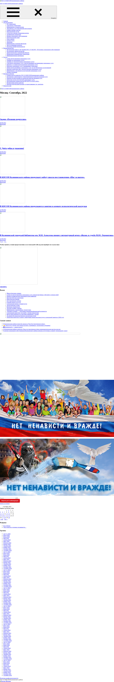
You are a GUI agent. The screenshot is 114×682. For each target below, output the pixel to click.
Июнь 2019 (6, 663)
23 (9, 515)
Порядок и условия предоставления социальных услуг (22, 64)
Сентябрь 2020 (7, 640)
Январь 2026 (7, 544)
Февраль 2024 (7, 579)
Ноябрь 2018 (7, 672)
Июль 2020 (6, 643)
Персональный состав (13, 31)
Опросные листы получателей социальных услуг (21, 79)
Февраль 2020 (7, 651)
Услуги (5, 57)
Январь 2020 (7, 652)
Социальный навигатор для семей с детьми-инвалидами (23, 313)
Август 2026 (6, 534)
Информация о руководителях (15, 27)
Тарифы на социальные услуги (15, 60)
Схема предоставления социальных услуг (18, 58)
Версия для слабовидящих (10, 500)
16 (9, 514)
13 (3, 514)
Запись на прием (5, 503)
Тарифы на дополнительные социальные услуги (20, 61)
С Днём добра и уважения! (12, 148)
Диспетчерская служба (13, 305)
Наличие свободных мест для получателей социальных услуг (24, 69)
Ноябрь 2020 (7, 637)
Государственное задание (14, 301)
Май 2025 (6, 556)
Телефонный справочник (14, 34)
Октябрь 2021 (7, 621)
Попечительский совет (13, 37)
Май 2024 (6, 574)
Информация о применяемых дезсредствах (19, 310)
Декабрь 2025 (7, 546)
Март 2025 (6, 559)
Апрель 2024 (7, 576)
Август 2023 (6, 588)
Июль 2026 (6, 535)
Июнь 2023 (6, 591)
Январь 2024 (7, 580)
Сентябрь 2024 (7, 568)
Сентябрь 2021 (7, 622)
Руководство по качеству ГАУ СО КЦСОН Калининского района (25, 75)
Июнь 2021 (6, 627)
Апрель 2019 (7, 666)
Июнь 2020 (6, 645)
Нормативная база (8, 48)
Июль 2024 (6, 571)
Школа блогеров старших (14, 293)
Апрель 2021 (7, 630)
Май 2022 (6, 610)
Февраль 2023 (7, 597)
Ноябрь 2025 (7, 547)
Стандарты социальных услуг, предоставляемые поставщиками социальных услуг (30, 63)
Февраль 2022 (7, 615)
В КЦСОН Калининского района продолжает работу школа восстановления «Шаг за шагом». (42, 177)
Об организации (8, 22)
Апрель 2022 (7, 612)
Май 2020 (6, 646)
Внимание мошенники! (13, 307)
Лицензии (9, 42)
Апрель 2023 (7, 594)
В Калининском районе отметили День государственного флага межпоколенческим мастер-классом (31, 329)
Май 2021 (6, 628)
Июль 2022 (6, 607)
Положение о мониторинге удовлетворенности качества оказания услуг (27, 76)
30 (9, 517)
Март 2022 (6, 613)
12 (1, 514)
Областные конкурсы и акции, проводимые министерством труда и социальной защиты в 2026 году (35, 317)
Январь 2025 (7, 562)
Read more (3, 124)
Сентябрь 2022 (7, 604)
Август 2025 (6, 552)
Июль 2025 (6, 553)
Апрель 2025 (7, 558)
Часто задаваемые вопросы (14, 45)
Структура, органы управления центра (18, 33)
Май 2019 (6, 665)
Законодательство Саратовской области (18, 52)
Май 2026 (6, 538)
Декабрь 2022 (7, 600)
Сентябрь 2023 (7, 586)
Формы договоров (12, 72)
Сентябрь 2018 (7, 675)
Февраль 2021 (7, 633)
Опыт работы (10, 39)
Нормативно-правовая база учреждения (18, 54)
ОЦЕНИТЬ (3, 287)
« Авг (1, 519)
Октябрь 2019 (7, 657)
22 (7, 515)
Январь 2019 (7, 669)
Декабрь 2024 (7, 564)
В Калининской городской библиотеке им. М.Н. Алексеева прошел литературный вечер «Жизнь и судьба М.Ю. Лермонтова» (57, 235)
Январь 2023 (7, 598)
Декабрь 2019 (7, 654)
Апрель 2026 (7, 540)
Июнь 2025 (6, 555)
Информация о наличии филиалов (16, 43)
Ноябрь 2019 (7, 655)
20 (3, 515)
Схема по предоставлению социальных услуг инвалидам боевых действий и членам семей (33, 294)
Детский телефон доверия (14, 308)
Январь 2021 (7, 634)
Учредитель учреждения (14, 25)
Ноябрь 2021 (7, 619)
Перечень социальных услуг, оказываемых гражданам (22, 66)
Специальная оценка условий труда (17, 304)
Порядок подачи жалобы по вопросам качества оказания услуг (24, 78)
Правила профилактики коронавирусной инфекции (21, 296)
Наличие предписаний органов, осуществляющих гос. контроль (25, 84)
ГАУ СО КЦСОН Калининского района (11, 3)
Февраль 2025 (7, 561)
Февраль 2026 (7, 543)
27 (3, 517)
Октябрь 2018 (7, 674)
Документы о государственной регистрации (19, 28)
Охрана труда (10, 40)
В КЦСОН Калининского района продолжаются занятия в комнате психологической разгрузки (43, 206)
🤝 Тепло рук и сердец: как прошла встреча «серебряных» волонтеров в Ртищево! (26, 325)
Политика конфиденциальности (16, 46)
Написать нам (7, 85)
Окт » (6, 519)
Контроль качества (8, 73)
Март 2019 (6, 668)
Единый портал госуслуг (14, 302)
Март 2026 (6, 541)
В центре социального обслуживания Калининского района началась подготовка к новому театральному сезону (35, 330)
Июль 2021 (6, 625)
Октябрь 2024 (7, 567)
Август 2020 (6, 642)
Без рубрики (6, 526)
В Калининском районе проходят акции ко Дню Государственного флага (24, 324)
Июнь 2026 (6, 537)
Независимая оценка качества (15, 82)
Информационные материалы (15, 55)
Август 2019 (6, 660)
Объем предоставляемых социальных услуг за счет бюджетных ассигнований (29, 67)
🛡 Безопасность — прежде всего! (12, 327)
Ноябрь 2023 (7, 583)
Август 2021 (6, 624)
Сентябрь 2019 (7, 659)
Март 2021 (6, 631)
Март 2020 (6, 649)
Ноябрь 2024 (7, 565)
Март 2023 (6, 595)
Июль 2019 (6, 662)
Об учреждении (11, 24)
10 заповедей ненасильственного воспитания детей (21, 316)
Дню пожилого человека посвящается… (14, 527)
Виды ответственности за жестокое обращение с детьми (23, 314)
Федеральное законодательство (15, 51)
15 (7, 514)
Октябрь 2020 (7, 639)
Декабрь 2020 (7, 636)
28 (5, 517)
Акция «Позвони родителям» (13, 119)
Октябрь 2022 (7, 603)
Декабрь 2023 (7, 582)
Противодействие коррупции (15, 298)
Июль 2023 (6, 589)
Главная (5, 21)
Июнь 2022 (6, 609)
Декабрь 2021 (7, 618)
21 (5, 515)
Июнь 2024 (6, 573)
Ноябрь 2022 (7, 601)
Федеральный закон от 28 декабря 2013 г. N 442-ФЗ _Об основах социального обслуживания (33, 49)
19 (1, 515)
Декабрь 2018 (7, 671)
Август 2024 (6, 570)
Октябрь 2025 (7, 549)
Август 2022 (6, 606)
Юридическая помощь (13, 299)
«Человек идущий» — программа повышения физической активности (27, 311)
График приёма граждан (13, 30)
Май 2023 (6, 592)
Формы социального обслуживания (17, 36)
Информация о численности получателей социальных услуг (24, 70)
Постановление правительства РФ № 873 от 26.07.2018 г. (23, 81)
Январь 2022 (7, 616)
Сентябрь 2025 (7, 550)
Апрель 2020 (7, 648)
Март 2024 (6, 577)
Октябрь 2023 (7, 585)
